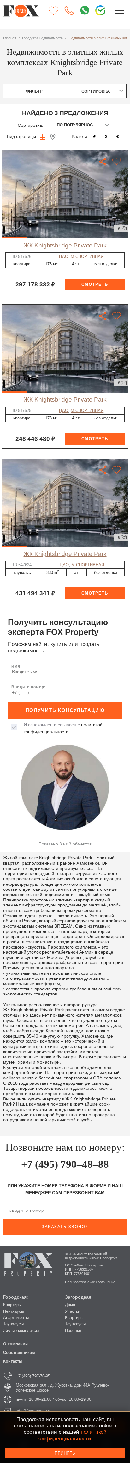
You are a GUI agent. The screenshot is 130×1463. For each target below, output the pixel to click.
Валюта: (80, 136)
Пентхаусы (13, 1311)
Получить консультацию (65, 710)
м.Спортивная (87, 256)
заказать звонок (65, 1226)
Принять (65, 1453)
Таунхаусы (13, 1324)
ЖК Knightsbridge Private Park (65, 245)
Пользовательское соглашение (90, 1282)
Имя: (16, 666)
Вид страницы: (22, 136)
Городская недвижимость (42, 38)
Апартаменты (16, 1317)
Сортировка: (30, 125)
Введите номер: (28, 687)
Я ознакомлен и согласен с (63, 728)
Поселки (73, 1330)
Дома (70, 1304)
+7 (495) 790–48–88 (65, 1164)
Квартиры (12, 1304)
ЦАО (63, 256)
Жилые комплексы (21, 1330)
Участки (72, 1311)
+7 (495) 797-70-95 (33, 1376)
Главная (9, 38)
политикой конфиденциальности (72, 1435)
